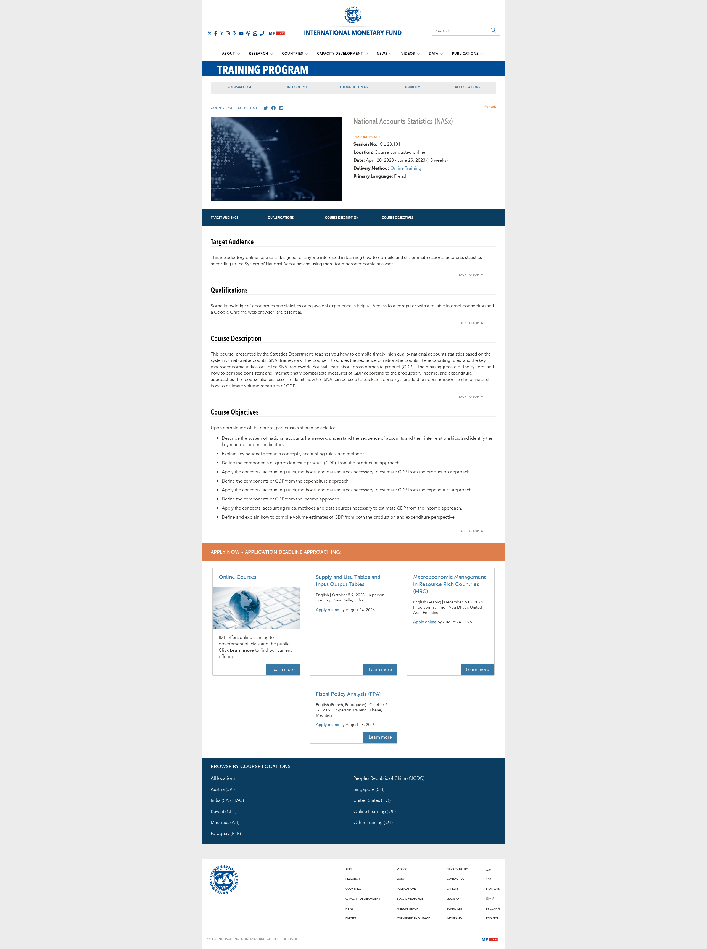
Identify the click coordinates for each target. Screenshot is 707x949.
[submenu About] (238, 54)
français (490, 107)
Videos (408, 54)
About (228, 54)
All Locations (468, 87)
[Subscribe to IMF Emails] (255, 33)
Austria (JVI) (223, 789)
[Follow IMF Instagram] (228, 33)
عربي (488, 869)
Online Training (405, 168)
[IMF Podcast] (248, 33)
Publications (465, 54)
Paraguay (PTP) (226, 833)
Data (433, 54)
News (382, 54)
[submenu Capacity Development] (366, 54)
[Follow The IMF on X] (209, 33)
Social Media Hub (410, 898)
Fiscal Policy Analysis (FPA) (348, 694)
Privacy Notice (458, 869)
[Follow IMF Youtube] (241, 33)
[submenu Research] (271, 54)
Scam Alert (455, 908)
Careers (453, 888)
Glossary (454, 898)
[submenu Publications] (482, 54)
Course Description (341, 218)
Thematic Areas (353, 87)
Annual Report (408, 908)
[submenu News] (390, 54)
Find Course (296, 87)
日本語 (490, 898)
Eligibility (411, 87)
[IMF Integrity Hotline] (262, 33)
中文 (489, 878)
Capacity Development (340, 54)
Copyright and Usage (413, 918)
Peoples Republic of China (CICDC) (389, 778)
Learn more (283, 670)
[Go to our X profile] (264, 108)
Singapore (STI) (369, 789)
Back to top (468, 275)
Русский (493, 908)
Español (492, 918)
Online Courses (238, 577)
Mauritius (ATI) (225, 822)
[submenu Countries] (306, 54)
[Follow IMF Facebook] (215, 33)
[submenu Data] (441, 54)
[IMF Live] (489, 939)
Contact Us (455, 878)
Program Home (239, 87)
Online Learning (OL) (375, 811)
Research (258, 54)
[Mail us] (280, 108)
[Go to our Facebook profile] (272, 108)
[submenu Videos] (418, 54)
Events (350, 918)
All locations (223, 778)
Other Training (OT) (373, 822)
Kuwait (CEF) (223, 811)
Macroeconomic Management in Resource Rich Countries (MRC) (449, 584)
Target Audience (224, 218)
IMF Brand (454, 918)
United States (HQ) (372, 800)
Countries (292, 54)
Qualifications (281, 218)
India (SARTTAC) (227, 800)
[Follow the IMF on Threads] (234, 33)
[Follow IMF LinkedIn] (221, 33)
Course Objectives (397, 218)
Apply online (327, 610)
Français (493, 888)
